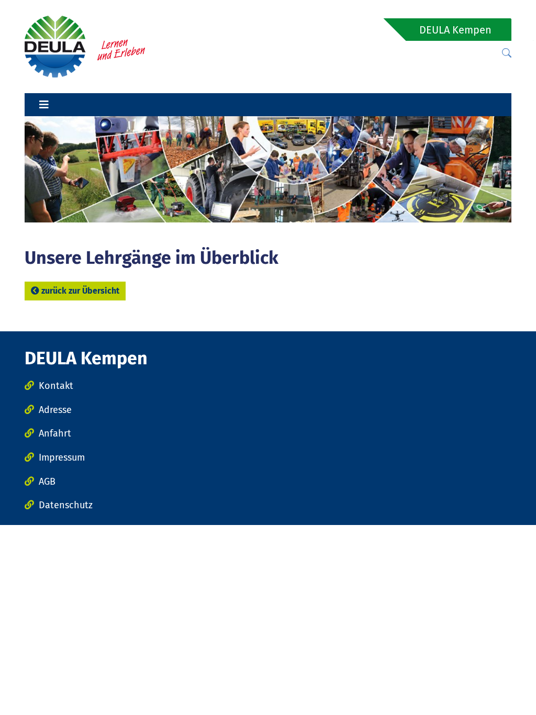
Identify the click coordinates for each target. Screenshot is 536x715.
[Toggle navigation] (44, 104)
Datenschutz (66, 505)
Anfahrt (55, 433)
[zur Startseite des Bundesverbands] (85, 46)
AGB (47, 481)
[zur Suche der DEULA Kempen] (506, 53)
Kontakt (56, 386)
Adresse (55, 410)
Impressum (62, 457)
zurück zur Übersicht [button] (80, 291)
